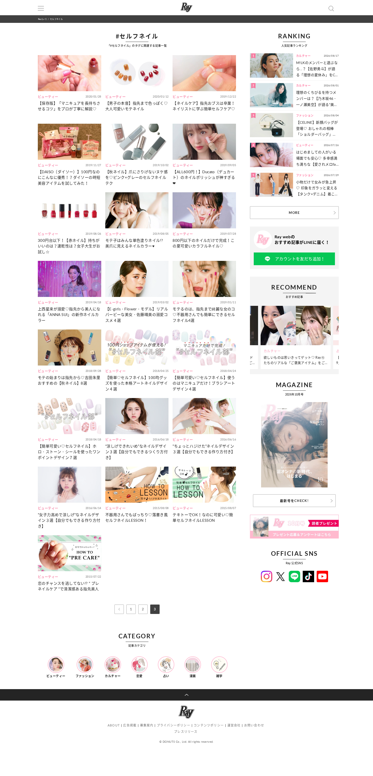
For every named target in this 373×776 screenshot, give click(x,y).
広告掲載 (130, 725)
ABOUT (114, 725)
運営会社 (234, 725)
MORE (294, 213)
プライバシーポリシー (173, 725)
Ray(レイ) (42, 19)
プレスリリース (185, 732)
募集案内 (147, 725)
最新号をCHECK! (294, 501)
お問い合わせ (254, 725)
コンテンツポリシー (209, 725)
